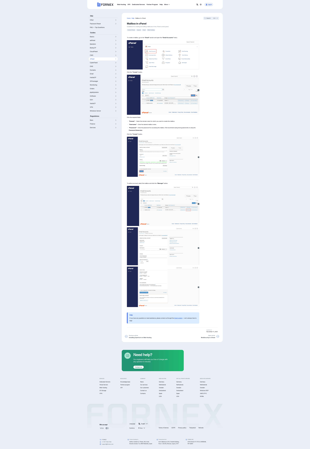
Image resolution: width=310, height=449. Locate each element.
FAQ (91, 16)
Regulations (94, 116)
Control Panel (131, 30)
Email (144, 30)
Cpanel (139, 30)
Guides (93, 33)
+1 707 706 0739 (106, 442)
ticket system (178, 318)
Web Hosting (151, 30)
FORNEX (104, 439)
